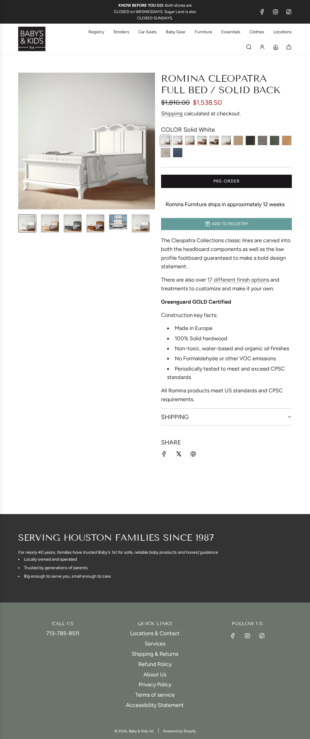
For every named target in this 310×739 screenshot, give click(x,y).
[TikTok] (288, 12)
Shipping (172, 113)
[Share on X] (178, 455)
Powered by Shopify (179, 731)
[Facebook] (262, 12)
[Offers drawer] (275, 47)
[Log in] (262, 47)
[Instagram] (275, 12)
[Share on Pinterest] (193, 455)
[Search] (249, 47)
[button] (23, 141)
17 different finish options (238, 279)
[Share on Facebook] (164, 455)
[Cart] (288, 47)
